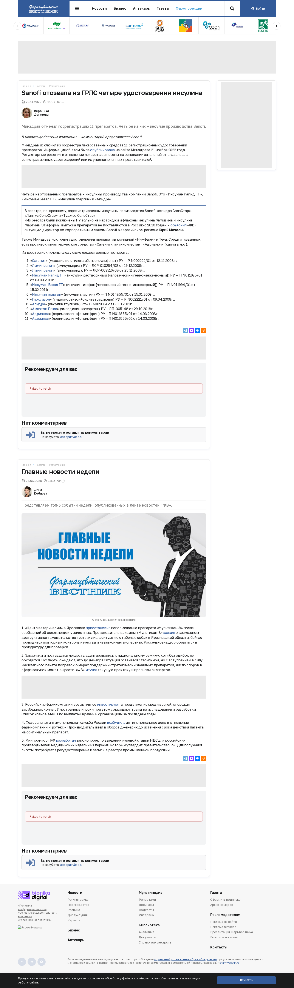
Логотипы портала (224, 937)
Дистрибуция (77, 915)
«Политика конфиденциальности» (32, 907)
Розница (74, 910)
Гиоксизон (41, 299)
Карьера (74, 920)
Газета (163, 8)
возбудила (116, 722)
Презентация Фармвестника (231, 932)
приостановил (98, 628)
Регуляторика (57, 86)
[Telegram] (185, 330)
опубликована (102, 150)
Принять (246, 980)
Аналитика (146, 932)
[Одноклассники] (203, 330)
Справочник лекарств (155, 942)
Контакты (218, 947)
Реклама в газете (223, 927)
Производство (78, 905)
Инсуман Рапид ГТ (48, 275)
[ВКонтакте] (197, 330)
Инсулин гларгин (46, 294)
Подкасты (146, 910)
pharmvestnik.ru (230, 962)
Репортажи (147, 899)
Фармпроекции (189, 8)
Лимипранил (43, 265)
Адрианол (40, 314)
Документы (147, 937)
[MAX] (191, 330)
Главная (26, 86)
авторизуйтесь (71, 437)
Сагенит (39, 260)
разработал (66, 740)
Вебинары (146, 905)
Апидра (38, 304)
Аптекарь (141, 8)
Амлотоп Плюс (44, 309)
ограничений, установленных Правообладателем (185, 959)
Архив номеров (221, 905)
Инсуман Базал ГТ (47, 285)
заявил (169, 632)
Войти (260, 8)
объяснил (178, 225)
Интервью (146, 915)
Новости (99, 8)
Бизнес (120, 8)
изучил (91, 670)
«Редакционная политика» (34, 920)
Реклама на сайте (223, 921)
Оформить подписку (225, 899)
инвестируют (108, 704)
